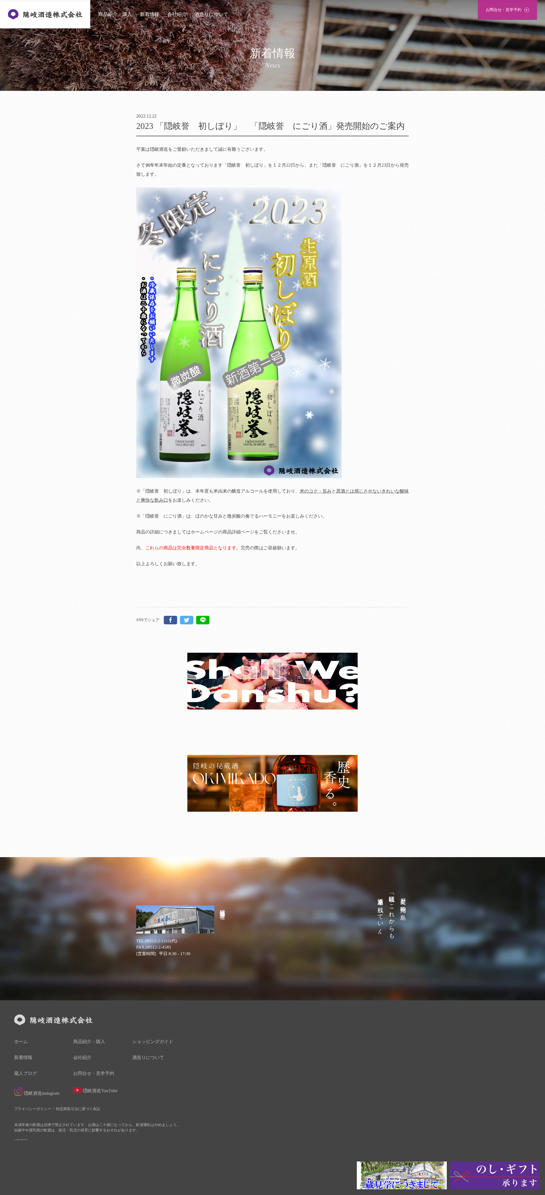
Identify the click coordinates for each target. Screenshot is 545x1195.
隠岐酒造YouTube (100, 1090)
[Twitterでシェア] (186, 620)
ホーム (21, 1041)
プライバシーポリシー (32, 1109)
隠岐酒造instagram (41, 1093)
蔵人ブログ (25, 1073)
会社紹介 (176, 14)
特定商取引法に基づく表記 (78, 1109)
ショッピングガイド (152, 1041)
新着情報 (149, 14)
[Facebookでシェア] (170, 620)
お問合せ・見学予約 (93, 1073)
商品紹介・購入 (115, 14)
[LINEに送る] (202, 620)
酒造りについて (211, 14)
